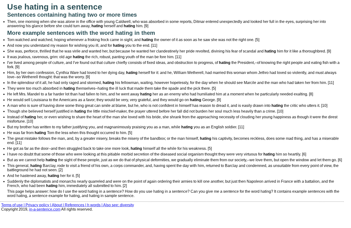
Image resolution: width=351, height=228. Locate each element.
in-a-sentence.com (44, 209)
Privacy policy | (39, 205)
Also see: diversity (118, 205)
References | (76, 205)
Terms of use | (13, 205)
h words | (95, 205)
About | (58, 205)
